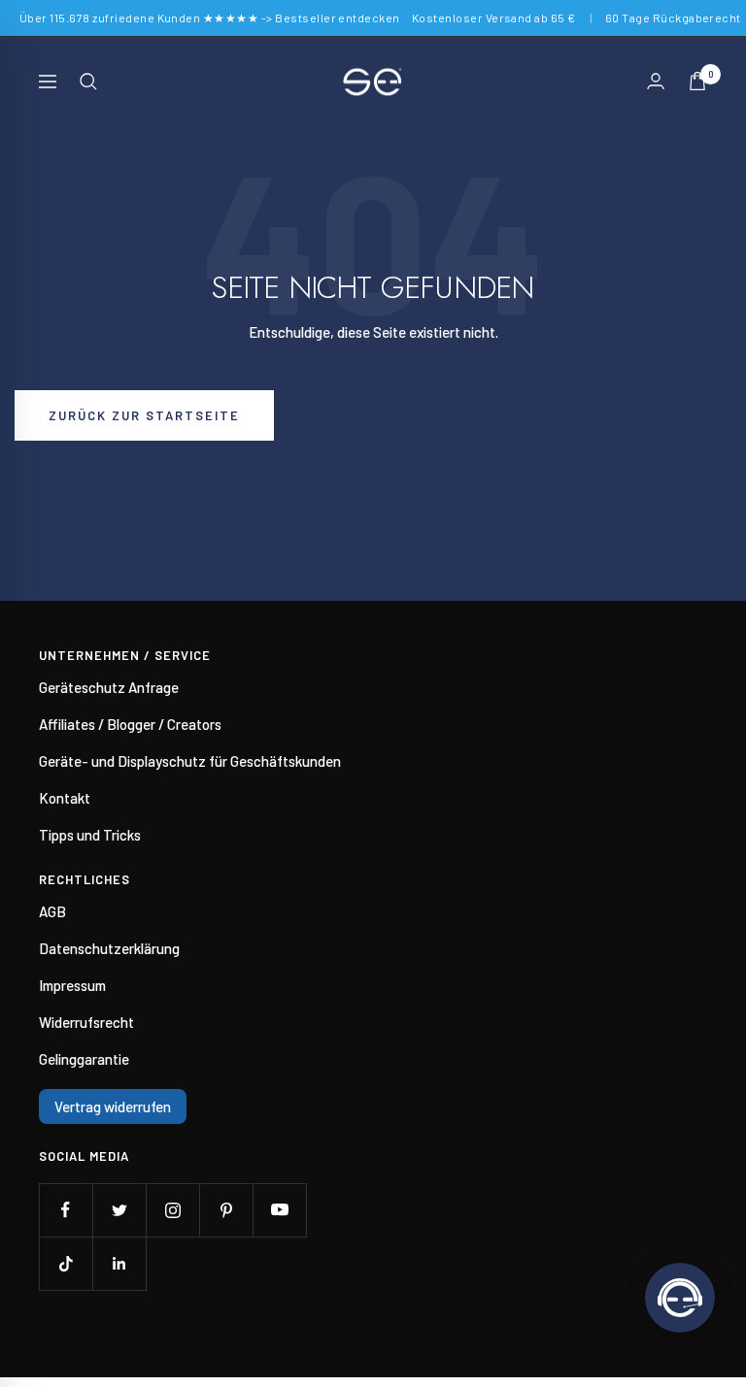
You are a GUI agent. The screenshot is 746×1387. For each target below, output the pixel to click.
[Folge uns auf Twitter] (119, 1210)
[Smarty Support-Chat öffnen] (680, 1298)
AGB (52, 911)
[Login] (655, 81)
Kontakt (64, 798)
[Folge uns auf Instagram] (172, 1210)
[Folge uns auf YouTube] (279, 1210)
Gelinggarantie (84, 1059)
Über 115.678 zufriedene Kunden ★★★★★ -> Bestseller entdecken (209, 17)
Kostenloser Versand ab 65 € (494, 17)
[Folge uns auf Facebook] (65, 1210)
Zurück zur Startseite (144, 415)
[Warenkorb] (697, 81)
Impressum (72, 985)
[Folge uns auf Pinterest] (226, 1210)
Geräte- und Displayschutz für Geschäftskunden (190, 761)
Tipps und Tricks (90, 834)
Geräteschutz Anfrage (109, 687)
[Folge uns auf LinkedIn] (119, 1263)
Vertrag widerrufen (112, 1106)
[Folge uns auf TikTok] (65, 1263)
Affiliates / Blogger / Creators (130, 724)
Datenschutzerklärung (109, 948)
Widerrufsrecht (86, 1022)
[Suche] (88, 81)
